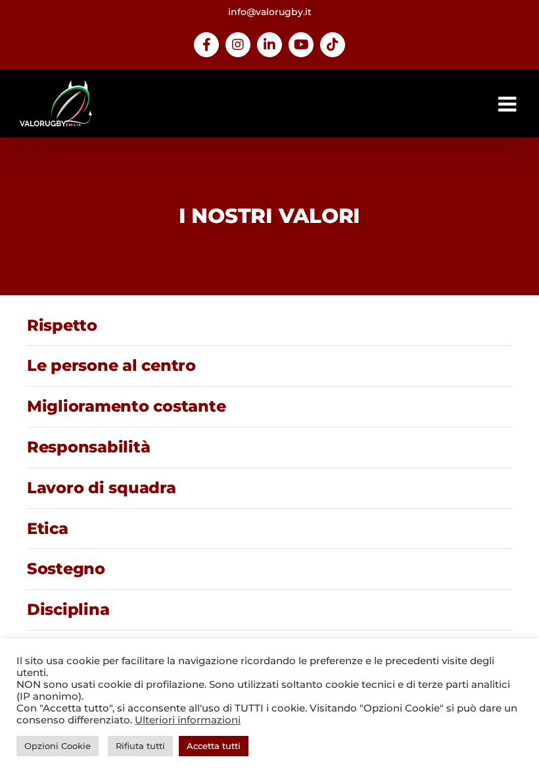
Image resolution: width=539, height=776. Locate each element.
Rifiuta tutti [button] (140, 745)
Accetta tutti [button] (214, 745)
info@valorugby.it (270, 12)
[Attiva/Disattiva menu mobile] (508, 103)
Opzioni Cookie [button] (57, 745)
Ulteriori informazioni (188, 720)
